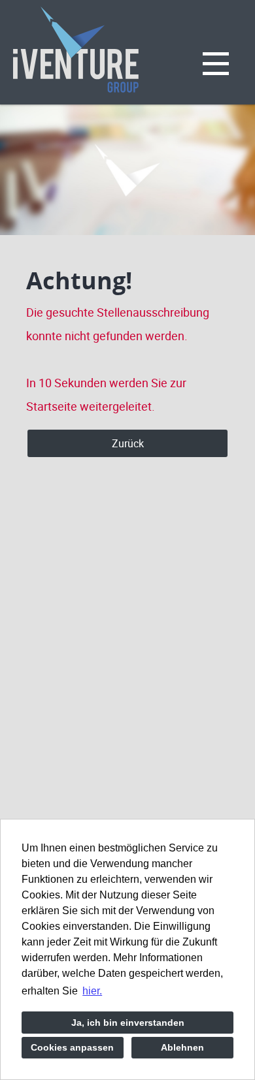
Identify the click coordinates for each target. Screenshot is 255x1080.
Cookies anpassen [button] (72, 1047)
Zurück (128, 443)
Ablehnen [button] (182, 1047)
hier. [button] (92, 990)
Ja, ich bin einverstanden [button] (127, 1022)
